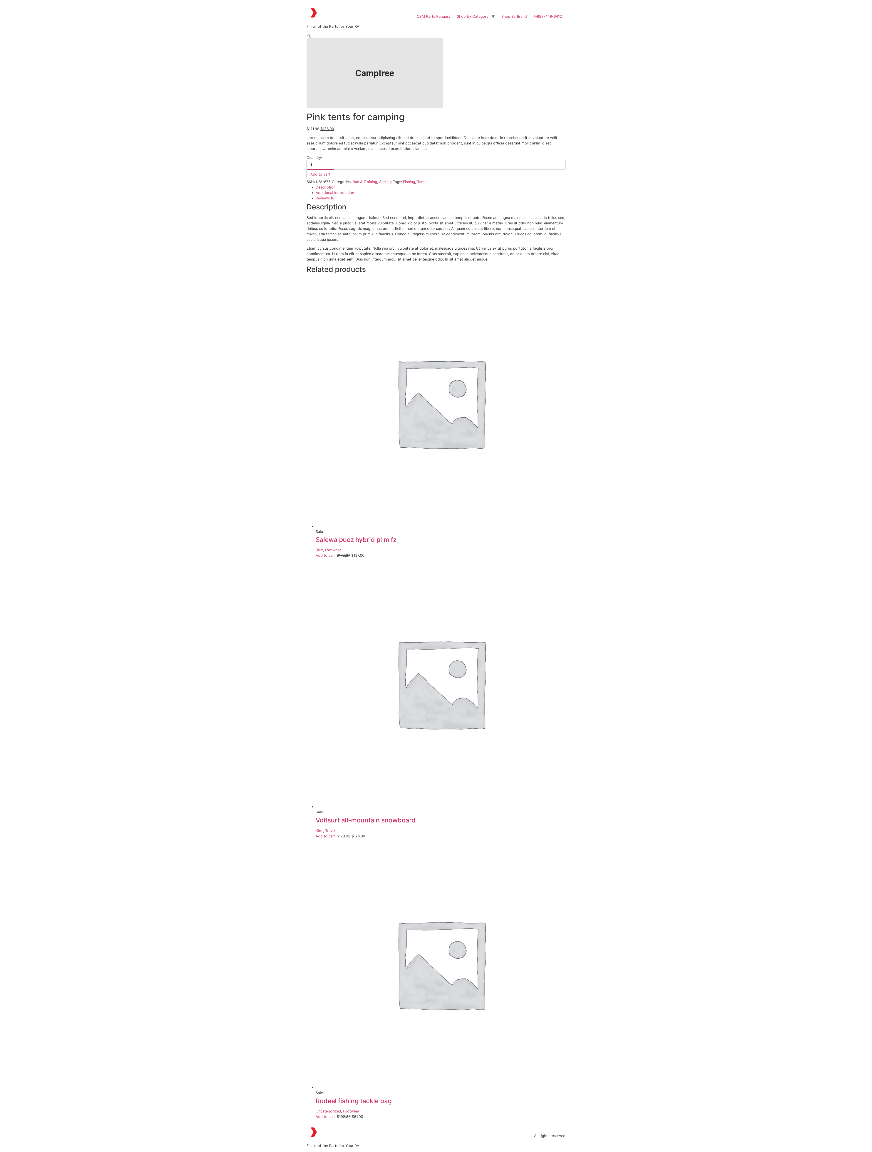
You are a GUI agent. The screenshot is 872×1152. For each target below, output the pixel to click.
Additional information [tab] (335, 192)
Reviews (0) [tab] (326, 198)
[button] (309, 35)
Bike (319, 550)
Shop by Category (472, 16)
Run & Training (365, 181)
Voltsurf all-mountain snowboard (366, 820)
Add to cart (320, 174)
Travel (330, 830)
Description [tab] (325, 187)
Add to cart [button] (326, 555)
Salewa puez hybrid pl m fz (356, 540)
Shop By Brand (514, 16)
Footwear (333, 550)
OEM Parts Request (433, 16)
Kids (319, 830)
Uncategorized (328, 1111)
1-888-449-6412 (548, 16)
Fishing (409, 181)
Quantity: (314, 157)
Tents (421, 181)
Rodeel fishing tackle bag (354, 1101)
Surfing (385, 181)
